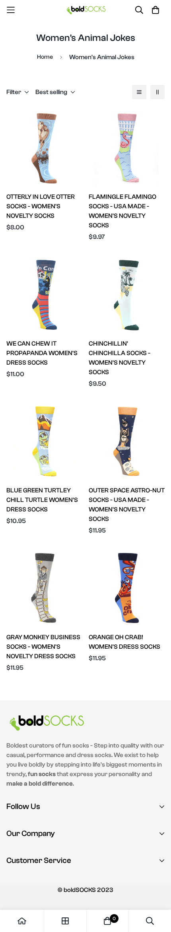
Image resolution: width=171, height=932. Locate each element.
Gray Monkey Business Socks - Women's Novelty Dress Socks (43, 647)
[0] (107, 921)
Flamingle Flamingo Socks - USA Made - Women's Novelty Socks (122, 211)
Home (45, 57)
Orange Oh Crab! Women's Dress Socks (124, 642)
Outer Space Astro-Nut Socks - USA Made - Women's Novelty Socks (127, 505)
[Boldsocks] (86, 9)
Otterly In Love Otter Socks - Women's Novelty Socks (40, 206)
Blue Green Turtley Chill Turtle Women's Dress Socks (42, 500)
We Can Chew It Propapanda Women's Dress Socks (42, 353)
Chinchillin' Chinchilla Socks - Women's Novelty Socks (119, 358)
